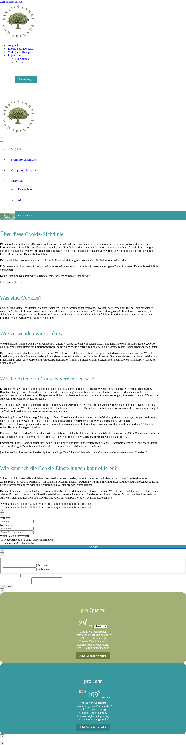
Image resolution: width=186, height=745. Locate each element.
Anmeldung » (26, 79)
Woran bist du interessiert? (15, 535)
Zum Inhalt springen (11, 1)
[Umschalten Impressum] (184, 180)
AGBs (19, 62)
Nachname (6, 525)
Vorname (5, 517)
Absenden (6, 586)
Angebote (13, 45)
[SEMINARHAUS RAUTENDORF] (18, 38)
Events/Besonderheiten (21, 48)
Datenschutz (22, 58)
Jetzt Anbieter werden (93, 655)
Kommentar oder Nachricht (15, 582)
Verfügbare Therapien (20, 52)
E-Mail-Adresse (10, 575)
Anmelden (93, 547)
